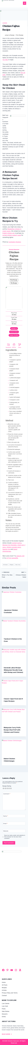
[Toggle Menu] (24, 3)
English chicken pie (8, 233)
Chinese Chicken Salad (21, 575)
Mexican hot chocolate (9, 545)
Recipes (4, 987)
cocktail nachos (17, 543)
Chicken (4, 23)
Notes (19, 347)
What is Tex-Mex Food (7, 575)
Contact (4, 995)
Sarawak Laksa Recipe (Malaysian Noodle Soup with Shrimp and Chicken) (13, 670)
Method (14, 347)
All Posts (4, 985)
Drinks (4, 1016)
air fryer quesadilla (12, 558)
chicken (5, 564)
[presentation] (14, 599)
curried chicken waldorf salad (11, 235)
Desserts (4, 1014)
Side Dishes (5, 1011)
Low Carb (5, 1006)
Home (4, 982)
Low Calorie (5, 1003)
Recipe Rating (6, 786)
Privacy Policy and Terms (10, 993)
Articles (4, 990)
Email (5, 823)
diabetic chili (20, 556)
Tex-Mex (5, 59)
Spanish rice (6, 549)
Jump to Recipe (9, 35)
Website (5, 831)
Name (5, 816)
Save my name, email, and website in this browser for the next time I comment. (14, 837)
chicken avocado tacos (14, 547)
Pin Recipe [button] (14, 283)
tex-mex (17, 564)
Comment (6, 794)
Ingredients (8, 347)
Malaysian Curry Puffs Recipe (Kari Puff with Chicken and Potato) (12, 730)
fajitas (11, 564)
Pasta (3, 1009)
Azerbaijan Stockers (14, 242)
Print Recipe (19, 35)
